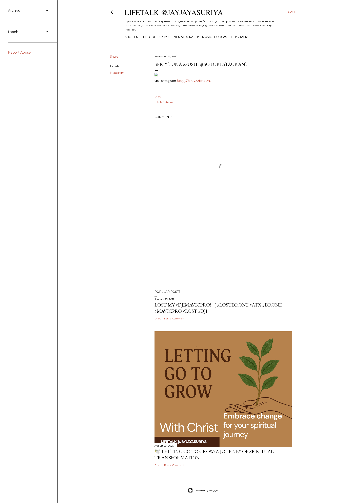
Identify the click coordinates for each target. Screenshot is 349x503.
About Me (133, 37)
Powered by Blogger (206, 490)
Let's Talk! (239, 37)
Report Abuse (19, 52)
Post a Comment (174, 318)
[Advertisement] (223, 251)
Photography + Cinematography (171, 37)
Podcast (221, 37)
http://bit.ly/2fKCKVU (194, 81)
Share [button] (114, 56)
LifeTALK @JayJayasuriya (174, 12)
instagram (117, 73)
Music (207, 37)
